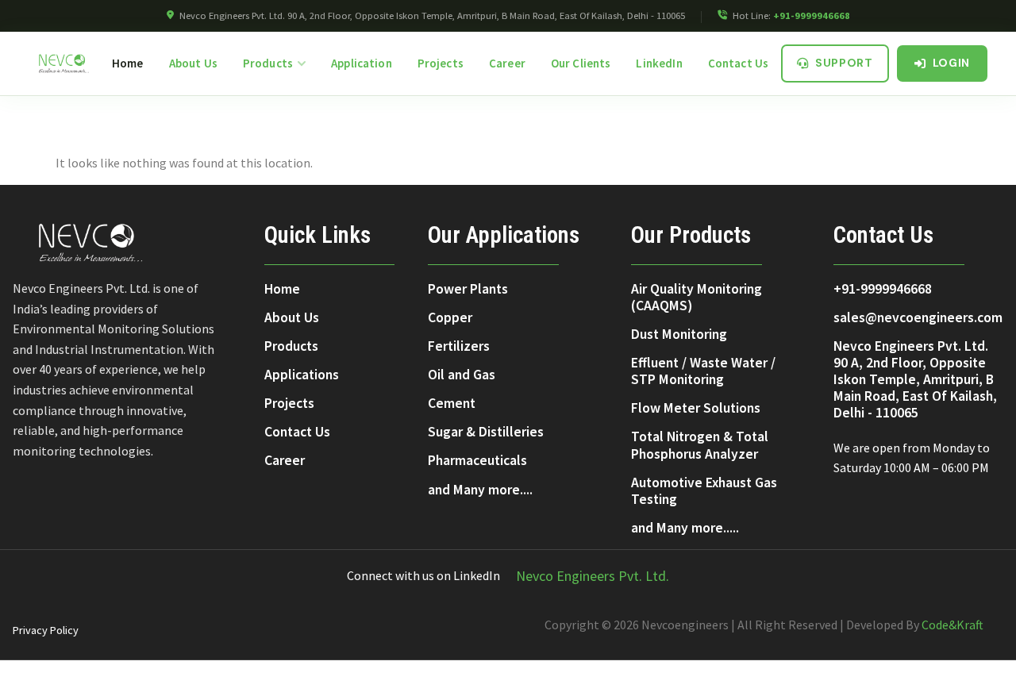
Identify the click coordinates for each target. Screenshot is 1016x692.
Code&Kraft (952, 624)
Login (952, 63)
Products (268, 63)
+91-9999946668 (811, 15)
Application (361, 63)
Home (128, 63)
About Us (193, 63)
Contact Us (738, 63)
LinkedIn (659, 63)
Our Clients (581, 63)
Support (844, 63)
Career (507, 63)
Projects (441, 63)
